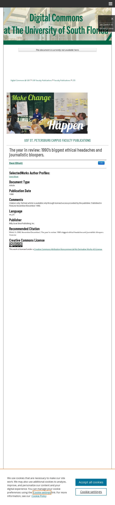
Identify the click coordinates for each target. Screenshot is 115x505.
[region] (57, 487)
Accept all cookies (91, 482)
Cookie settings (42, 492)
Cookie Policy (39, 496)
